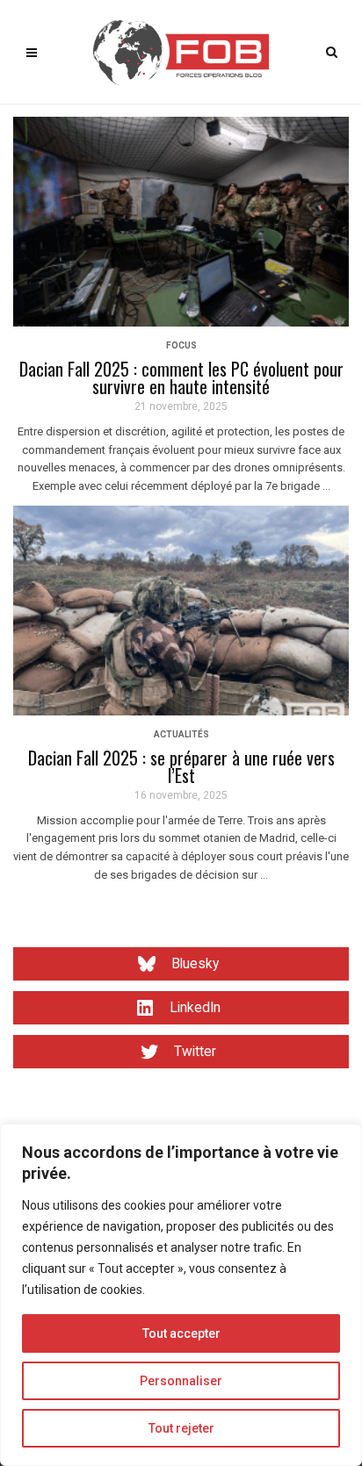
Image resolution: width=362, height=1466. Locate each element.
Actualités (181, 734)
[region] (181, 1295)
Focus (181, 345)
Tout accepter (181, 1333)
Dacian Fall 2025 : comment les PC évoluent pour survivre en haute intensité (181, 377)
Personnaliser (181, 1381)
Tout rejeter (181, 1428)
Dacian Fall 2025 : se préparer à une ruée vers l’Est (181, 766)
